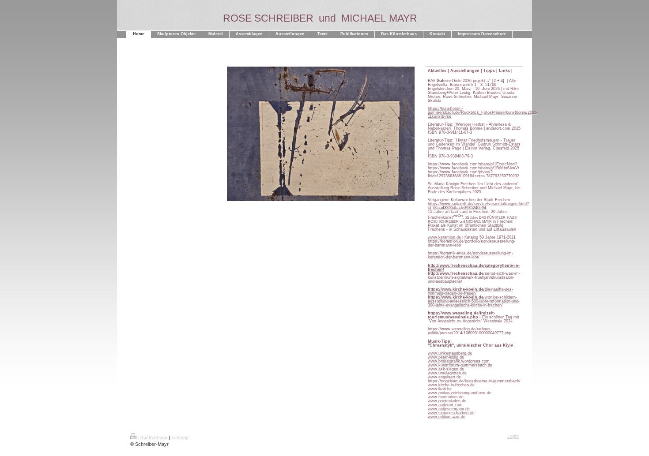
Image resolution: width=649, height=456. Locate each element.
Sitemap (180, 437)
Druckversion (152, 437)
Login (513, 436)
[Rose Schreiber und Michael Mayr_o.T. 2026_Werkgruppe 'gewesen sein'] (321, 141)
